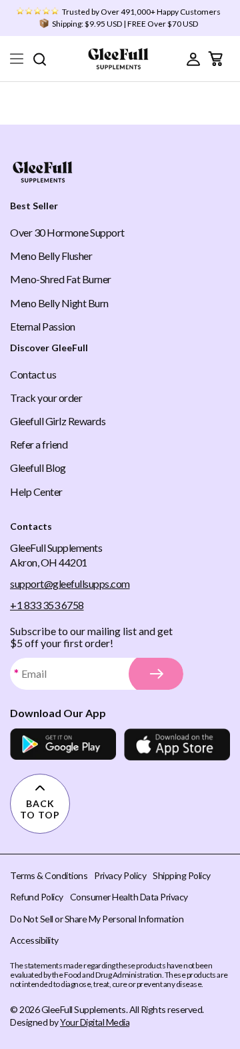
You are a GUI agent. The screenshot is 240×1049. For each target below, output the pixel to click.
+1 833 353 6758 (47, 604)
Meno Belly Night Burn (59, 303)
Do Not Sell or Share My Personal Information (96, 918)
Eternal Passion (42, 326)
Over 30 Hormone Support (67, 232)
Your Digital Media (94, 1022)
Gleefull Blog (38, 467)
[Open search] (39, 59)
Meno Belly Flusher (51, 255)
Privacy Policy (120, 875)
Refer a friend (38, 444)
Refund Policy (36, 896)
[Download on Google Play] (63, 744)
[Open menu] (16, 58)
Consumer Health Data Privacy (129, 896)
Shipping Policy (182, 875)
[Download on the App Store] (177, 744)
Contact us (33, 374)
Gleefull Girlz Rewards (57, 421)
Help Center (36, 491)
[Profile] (193, 58)
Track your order (46, 397)
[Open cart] (215, 58)
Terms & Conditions (48, 875)
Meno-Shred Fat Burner (60, 279)
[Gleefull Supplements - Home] (118, 59)
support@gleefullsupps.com (70, 583)
